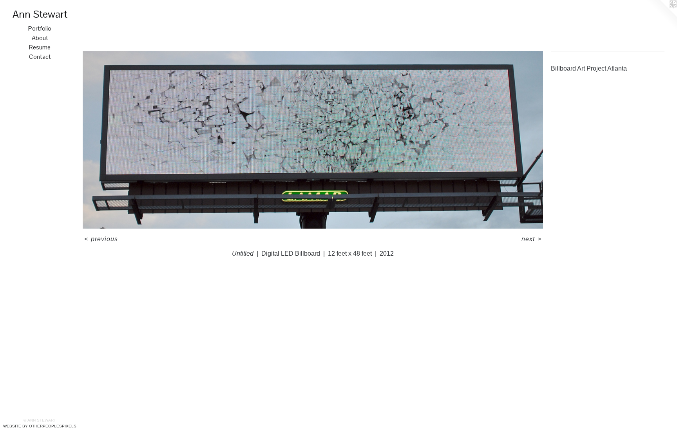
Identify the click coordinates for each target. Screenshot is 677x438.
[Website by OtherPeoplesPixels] (661, 15)
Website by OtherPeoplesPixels (39, 426)
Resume (40, 47)
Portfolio (39, 28)
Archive (89, 11)
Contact (40, 57)
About (40, 38)
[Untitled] (313, 140)
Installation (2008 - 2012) (123, 11)
